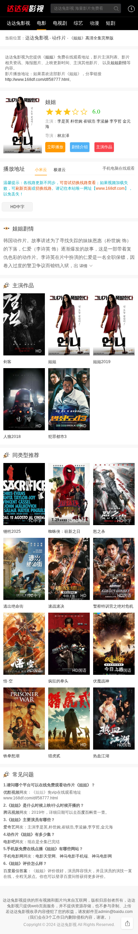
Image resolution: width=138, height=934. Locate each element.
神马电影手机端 (74, 856)
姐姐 (49, 57)
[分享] (127, 923)
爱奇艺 (9, 827)
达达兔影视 (18, 23)
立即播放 (55, 147)
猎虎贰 (54, 756)
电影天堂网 (46, 856)
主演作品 (104, 147)
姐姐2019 (102, 361)
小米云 (41, 169)
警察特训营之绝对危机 (113, 606)
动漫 (94, 23)
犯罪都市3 (57, 436)
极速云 (60, 169)
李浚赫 (102, 121)
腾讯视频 (11, 812)
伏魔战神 (101, 681)
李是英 (63, 121)
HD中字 (17, 206)
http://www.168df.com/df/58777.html (37, 79)
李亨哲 (116, 121)
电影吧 (9, 841)
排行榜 (60, 35)
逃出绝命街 (13, 606)
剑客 (7, 361)
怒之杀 (99, 531)
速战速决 (56, 606)
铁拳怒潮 (11, 756)
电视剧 (60, 23)
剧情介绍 (80, 147)
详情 (83, 266)
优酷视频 (11, 792)
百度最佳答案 (15, 871)
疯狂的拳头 (58, 681)
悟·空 (8, 681)
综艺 (78, 23)
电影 (41, 23)
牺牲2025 (12, 531)
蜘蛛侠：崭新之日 (64, 531)
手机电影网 (13, 856)
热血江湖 (101, 756)
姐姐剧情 (119, 62)
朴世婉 (76, 121)
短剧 (110, 23)
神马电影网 (102, 856)
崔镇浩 (89, 121)
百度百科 (85, 812)
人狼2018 (12, 436)
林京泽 (63, 135)
